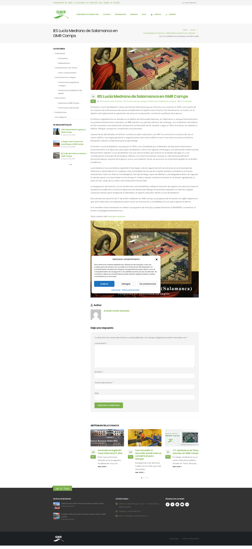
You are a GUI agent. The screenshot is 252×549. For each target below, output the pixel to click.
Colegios (107, 14)
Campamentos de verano (66, 67)
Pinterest (177, 504)
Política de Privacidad (130, 290)
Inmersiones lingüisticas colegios (162, 101)
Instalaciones (61, 112)
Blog (144, 14)
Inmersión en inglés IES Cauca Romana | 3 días (110, 452)
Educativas (63, 58)
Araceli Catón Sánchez (112, 101)
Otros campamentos (67, 72)
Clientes (157, 14)
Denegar (126, 283)
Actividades (60, 53)
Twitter (172, 504)
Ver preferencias (147, 283)
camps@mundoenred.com (136, 516)
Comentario (100, 343)
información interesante (68, 108)
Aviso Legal (115, 290)
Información (120, 14)
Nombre (98, 372)
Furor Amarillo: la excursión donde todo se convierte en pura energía (148, 454)
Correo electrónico (103, 382)
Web (96, 393)
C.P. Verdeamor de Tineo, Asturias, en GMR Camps (186, 452)
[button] (156, 259)
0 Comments (186, 101)
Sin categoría (61, 117)
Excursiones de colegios (137, 101)
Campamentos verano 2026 (87, 14)
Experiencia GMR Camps (68, 103)
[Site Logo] (61, 14)
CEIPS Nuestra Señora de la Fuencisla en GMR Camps (82, 503)
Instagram (187, 504)
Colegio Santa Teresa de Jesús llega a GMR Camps (72, 142)
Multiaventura (64, 63)
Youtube (182, 504)
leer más (102, 466)
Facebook (168, 504)
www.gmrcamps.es (116, 216)
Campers (172, 14)
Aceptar (104, 283)
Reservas (134, 14)
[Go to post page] (107, 437)
